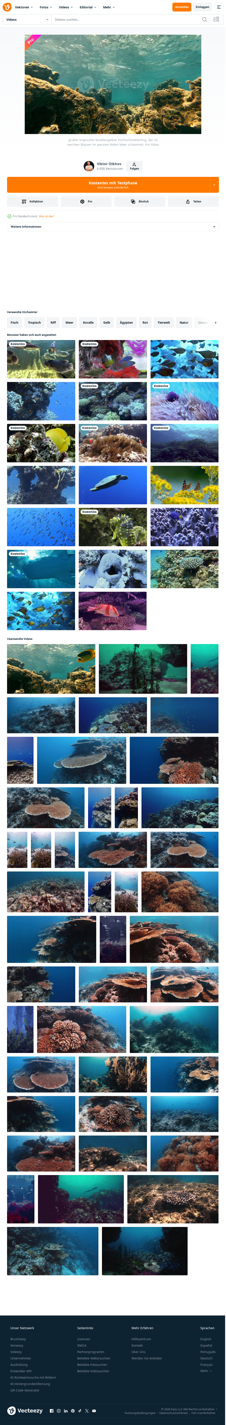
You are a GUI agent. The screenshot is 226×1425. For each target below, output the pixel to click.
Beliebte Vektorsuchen (93, 1358)
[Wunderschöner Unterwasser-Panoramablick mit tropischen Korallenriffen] (113, 939)
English (203, 1339)
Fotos (44, 7)
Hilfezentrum (141, 1339)
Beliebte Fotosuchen (92, 1365)
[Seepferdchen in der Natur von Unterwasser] (113, 527)
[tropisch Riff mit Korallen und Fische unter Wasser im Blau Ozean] (184, 1114)
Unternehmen (20, 1358)
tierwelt (164, 322)
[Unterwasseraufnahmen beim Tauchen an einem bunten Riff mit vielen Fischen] (41, 401)
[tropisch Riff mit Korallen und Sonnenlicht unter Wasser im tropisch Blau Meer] (113, 1074)
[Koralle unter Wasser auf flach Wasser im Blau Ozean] (172, 1199)
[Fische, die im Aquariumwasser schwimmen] (113, 359)
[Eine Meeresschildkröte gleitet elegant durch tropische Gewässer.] (113, 485)
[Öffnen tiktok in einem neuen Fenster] (80, 1410)
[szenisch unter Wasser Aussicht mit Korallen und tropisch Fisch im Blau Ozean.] (41, 715)
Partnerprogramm (90, 1352)
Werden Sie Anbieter (146, 1358)
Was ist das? (46, 216)
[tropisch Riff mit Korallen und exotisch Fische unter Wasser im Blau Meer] (17, 850)
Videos (64, 7)
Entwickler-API (20, 1371)
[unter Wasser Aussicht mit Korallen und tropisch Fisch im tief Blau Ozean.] (46, 891)
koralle (88, 322)
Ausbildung (18, 1365)
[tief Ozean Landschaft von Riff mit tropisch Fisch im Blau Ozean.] (184, 715)
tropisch (34, 322)
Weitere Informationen (26, 227)
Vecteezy (16, 1345)
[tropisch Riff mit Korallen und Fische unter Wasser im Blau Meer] (113, 1154)
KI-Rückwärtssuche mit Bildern (33, 1377)
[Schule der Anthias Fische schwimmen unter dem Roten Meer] (113, 401)
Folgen (132, 168)
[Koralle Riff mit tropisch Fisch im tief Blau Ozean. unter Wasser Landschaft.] (179, 807)
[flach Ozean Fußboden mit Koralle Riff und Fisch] (143, 669)
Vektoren (22, 7)
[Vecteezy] (7, 7)
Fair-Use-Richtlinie (200, 1413)
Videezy (15, 1352)
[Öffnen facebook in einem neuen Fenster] (51, 1410)
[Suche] (201, 19)
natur (184, 322)
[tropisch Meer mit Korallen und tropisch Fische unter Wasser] (41, 1154)
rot (145, 322)
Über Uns (138, 1352)
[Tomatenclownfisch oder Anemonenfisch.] (113, 443)
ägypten (126, 322)
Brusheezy (17, 1339)
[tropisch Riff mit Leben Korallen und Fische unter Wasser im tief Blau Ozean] (52, 1251)
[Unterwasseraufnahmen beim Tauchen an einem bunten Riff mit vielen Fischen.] (184, 359)
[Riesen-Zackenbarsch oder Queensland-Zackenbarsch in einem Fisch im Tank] (41, 359)
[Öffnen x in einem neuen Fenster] (87, 1410)
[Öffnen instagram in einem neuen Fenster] (58, 1410)
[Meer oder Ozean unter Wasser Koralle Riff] (145, 1251)
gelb (106, 322)
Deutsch (204, 1358)
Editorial (86, 7)
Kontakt (136, 1345)
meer (69, 322)
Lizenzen (83, 1339)
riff (53, 322)
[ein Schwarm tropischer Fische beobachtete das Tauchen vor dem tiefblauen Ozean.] (41, 527)
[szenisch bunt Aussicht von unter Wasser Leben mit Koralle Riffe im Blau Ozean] (179, 891)
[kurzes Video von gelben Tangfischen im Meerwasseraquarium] (41, 443)
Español (203, 1345)
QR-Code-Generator (24, 1390)
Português (205, 1352)
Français (204, 1365)
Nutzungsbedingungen (136, 1413)
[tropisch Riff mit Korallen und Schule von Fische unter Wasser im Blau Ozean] (113, 1114)
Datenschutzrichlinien (170, 1413)
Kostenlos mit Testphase (111, 184)
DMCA (81, 1345)
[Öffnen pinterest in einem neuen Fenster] (73, 1410)
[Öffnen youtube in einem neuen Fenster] (94, 1410)
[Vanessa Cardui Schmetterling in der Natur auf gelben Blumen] (184, 485)
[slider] (116, 124)
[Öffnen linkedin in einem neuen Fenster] (66, 1410)
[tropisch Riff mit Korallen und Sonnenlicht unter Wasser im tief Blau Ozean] (174, 1029)
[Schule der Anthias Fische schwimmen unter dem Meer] (184, 443)
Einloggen (199, 7)
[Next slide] (209, 322)
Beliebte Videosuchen (93, 1371)
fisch (14, 322)
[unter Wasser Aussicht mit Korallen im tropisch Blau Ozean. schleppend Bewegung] (65, 850)
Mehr (107, 7)
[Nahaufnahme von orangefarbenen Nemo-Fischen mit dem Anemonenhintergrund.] (184, 401)
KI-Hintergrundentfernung (30, 1384)
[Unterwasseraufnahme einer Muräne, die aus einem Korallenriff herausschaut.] (113, 569)
